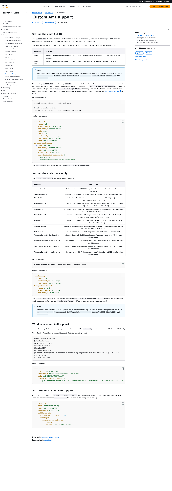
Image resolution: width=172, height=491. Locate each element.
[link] (60, 13)
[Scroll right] (93, 6)
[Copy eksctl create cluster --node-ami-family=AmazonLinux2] (123, 264)
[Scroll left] (41, 6)
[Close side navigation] (26, 12)
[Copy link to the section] (31, 34)
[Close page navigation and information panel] (168, 29)
